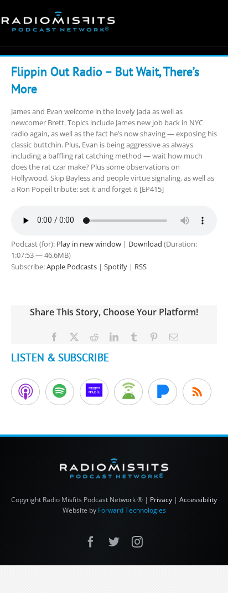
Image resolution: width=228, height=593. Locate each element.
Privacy (161, 499)
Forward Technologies (132, 510)
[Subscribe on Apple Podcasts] (25, 392)
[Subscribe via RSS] (197, 392)
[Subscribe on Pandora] (162, 392)
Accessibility (198, 499)
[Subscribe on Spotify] (59, 392)
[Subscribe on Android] (128, 392)
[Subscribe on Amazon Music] (94, 392)
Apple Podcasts (71, 267)
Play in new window (88, 244)
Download (145, 244)
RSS (140, 267)
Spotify (115, 267)
